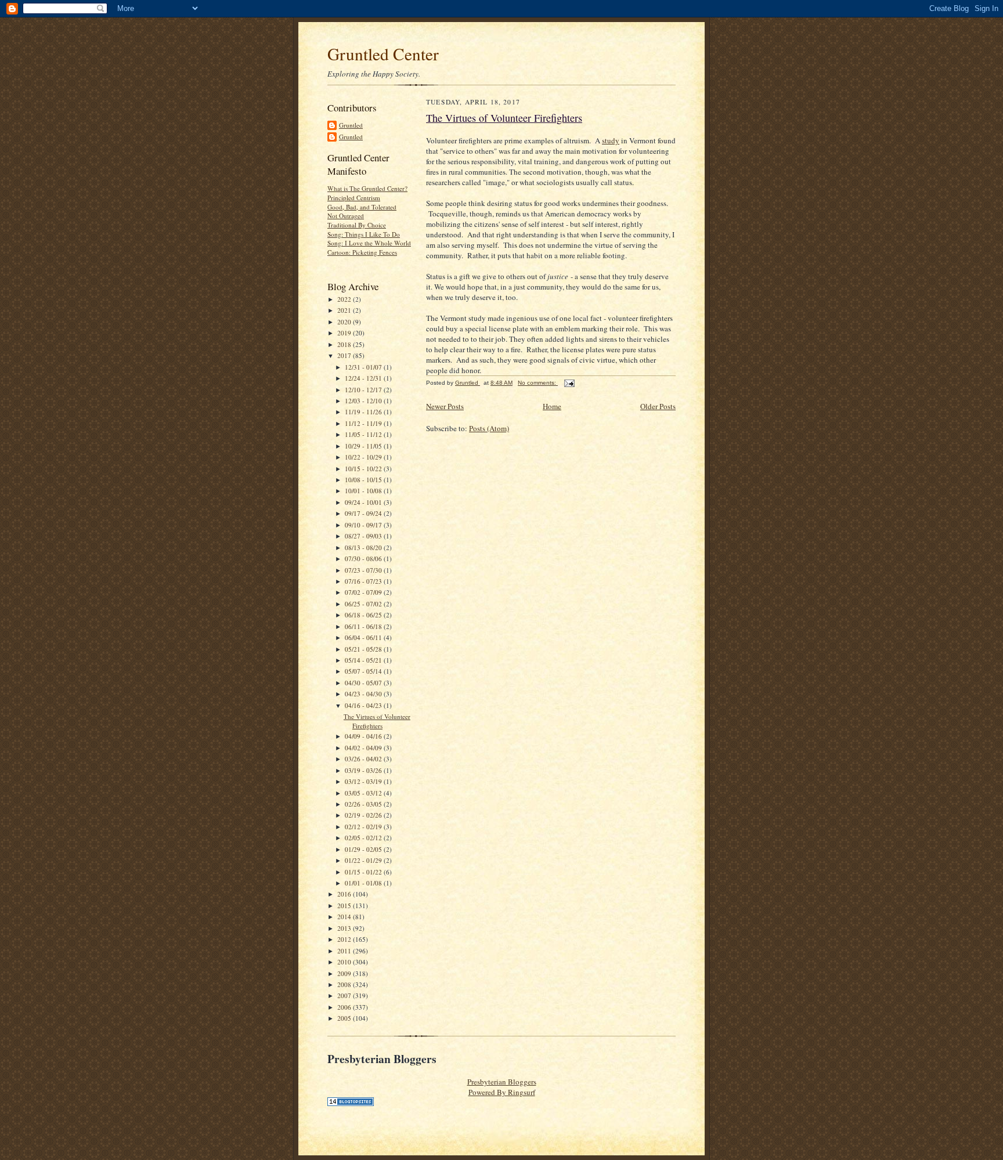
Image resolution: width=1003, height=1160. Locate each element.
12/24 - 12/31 (364, 378)
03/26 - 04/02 (364, 758)
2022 (345, 299)
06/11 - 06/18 (364, 626)
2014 (345, 916)
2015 (345, 905)
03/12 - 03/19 (364, 781)
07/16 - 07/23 (364, 581)
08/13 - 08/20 (364, 547)
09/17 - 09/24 (364, 513)
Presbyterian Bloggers (501, 1081)
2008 (345, 984)
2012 (345, 939)
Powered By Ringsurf (501, 1092)
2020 (345, 321)
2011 (345, 950)
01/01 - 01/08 (364, 883)
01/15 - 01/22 (364, 872)
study (610, 140)
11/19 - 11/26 (364, 411)
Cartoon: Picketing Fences (362, 252)
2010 (345, 961)
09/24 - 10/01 (364, 502)
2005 (345, 1018)
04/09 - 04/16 (364, 736)
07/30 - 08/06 (364, 558)
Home (552, 406)
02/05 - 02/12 (364, 837)
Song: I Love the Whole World (369, 242)
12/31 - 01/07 (364, 367)
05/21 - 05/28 (364, 649)
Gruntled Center (383, 53)
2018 (345, 344)
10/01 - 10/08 (364, 490)
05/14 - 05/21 (364, 660)
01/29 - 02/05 (364, 849)
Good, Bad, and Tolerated (361, 207)
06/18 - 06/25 (364, 614)
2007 (345, 995)
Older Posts (658, 406)
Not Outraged (345, 215)
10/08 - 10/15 (364, 479)
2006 (345, 1007)
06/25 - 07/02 (364, 603)
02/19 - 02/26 (364, 815)
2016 (345, 894)
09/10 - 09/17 (364, 525)
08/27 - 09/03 (364, 536)
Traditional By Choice (356, 225)
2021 (345, 310)
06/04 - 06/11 (364, 637)
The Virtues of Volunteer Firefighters (377, 721)
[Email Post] (568, 383)
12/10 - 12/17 (364, 389)
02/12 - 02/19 (364, 826)
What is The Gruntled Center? (367, 188)
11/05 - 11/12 (364, 434)
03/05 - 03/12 (364, 793)
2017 (345, 355)
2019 (345, 332)
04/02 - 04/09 (364, 747)
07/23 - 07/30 (364, 570)
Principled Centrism (353, 197)
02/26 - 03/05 (364, 804)
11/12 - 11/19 (364, 423)
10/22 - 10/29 (364, 457)
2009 (345, 973)
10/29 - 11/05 (364, 446)
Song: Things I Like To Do (363, 234)
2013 (345, 928)
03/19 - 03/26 (364, 770)
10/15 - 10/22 (364, 468)
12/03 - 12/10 (364, 400)
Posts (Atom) (489, 428)
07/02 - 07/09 (364, 592)
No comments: (538, 383)
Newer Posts (445, 406)
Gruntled (351, 125)
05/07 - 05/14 (364, 671)
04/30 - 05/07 (364, 682)
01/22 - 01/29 (364, 860)
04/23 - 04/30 (364, 693)
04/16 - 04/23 (364, 705)
